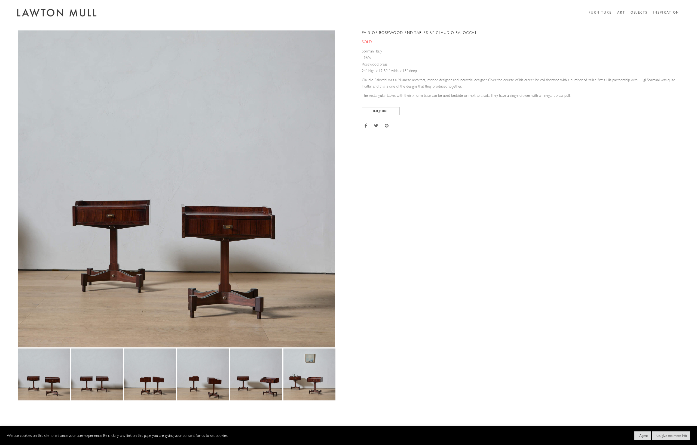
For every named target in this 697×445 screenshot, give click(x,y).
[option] (176, 188)
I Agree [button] (643, 436)
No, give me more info (671, 436)
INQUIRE (380, 111)
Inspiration (666, 13)
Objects (639, 13)
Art (621, 13)
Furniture (600, 13)
